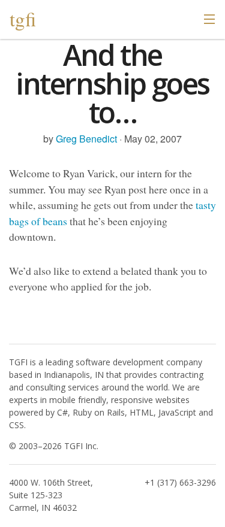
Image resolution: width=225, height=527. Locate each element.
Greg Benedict (86, 139)
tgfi (23, 18)
